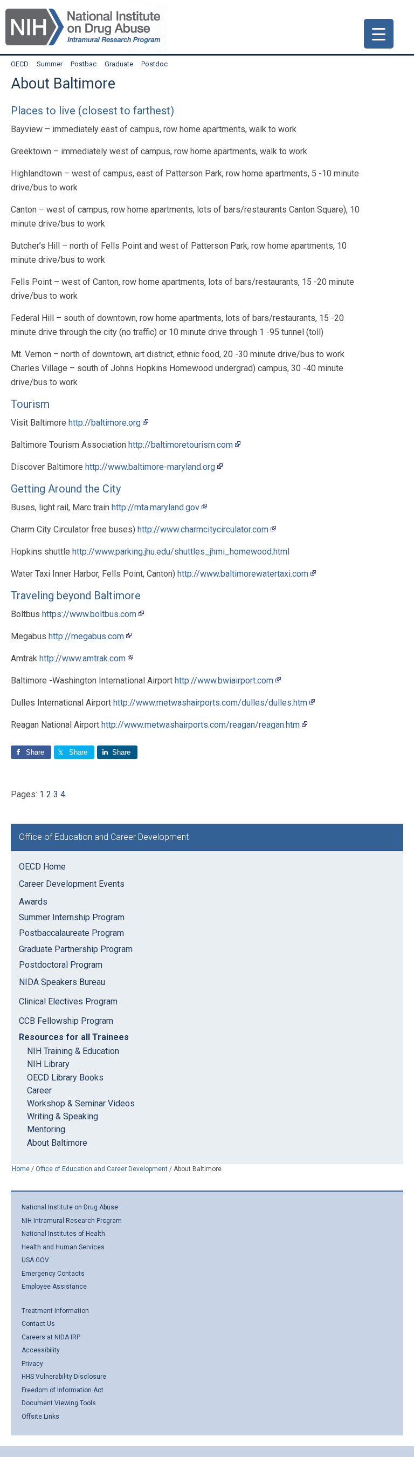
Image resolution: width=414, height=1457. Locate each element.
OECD (24, 64)
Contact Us (38, 1324)
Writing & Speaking (62, 1116)
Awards (33, 902)
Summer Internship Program (72, 917)
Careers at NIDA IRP (51, 1337)
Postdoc (158, 64)
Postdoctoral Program (60, 965)
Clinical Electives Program (68, 1001)
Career (39, 1090)
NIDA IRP (82, 27)
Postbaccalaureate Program (71, 933)
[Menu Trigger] (379, 34)
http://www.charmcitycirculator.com (202, 529)
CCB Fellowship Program (66, 1021)
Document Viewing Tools (59, 1403)
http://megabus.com (86, 636)
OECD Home (42, 866)
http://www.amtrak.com (82, 658)
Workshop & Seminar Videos (81, 1103)
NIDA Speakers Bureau (62, 982)
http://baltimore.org (104, 423)
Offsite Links (40, 1416)
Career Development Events (72, 884)
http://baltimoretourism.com (180, 445)
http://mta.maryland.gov (155, 507)
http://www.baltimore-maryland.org (150, 467)
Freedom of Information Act (63, 1390)
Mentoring (46, 1129)
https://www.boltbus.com (89, 614)
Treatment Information (55, 1311)
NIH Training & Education (73, 1051)
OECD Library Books (65, 1077)
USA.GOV (35, 1260)
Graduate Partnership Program (76, 949)
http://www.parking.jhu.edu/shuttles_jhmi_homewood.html (180, 551)
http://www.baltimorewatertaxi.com (242, 574)
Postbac (87, 64)
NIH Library (48, 1064)
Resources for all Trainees (74, 1037)
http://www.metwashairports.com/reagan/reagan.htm (200, 725)
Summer (54, 64)
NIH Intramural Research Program (72, 1221)
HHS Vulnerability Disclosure (64, 1376)
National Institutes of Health (63, 1233)
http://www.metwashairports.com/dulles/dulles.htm (210, 702)
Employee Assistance (54, 1286)
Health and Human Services (63, 1247)
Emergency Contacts (53, 1273)
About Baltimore (57, 1143)
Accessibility (41, 1350)
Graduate (123, 64)
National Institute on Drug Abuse (70, 1207)
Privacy (32, 1363)
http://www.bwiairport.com (224, 680)
